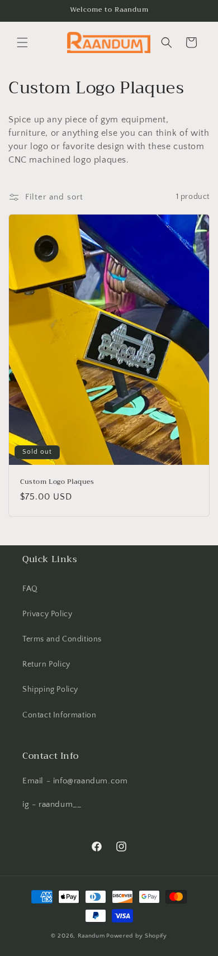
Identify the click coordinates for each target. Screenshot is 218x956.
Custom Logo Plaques (57, 481)
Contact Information (59, 715)
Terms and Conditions (62, 639)
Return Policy (46, 664)
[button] (22, 42)
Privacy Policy (47, 614)
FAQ (30, 588)
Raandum (91, 936)
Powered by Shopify (136, 936)
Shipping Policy (50, 689)
